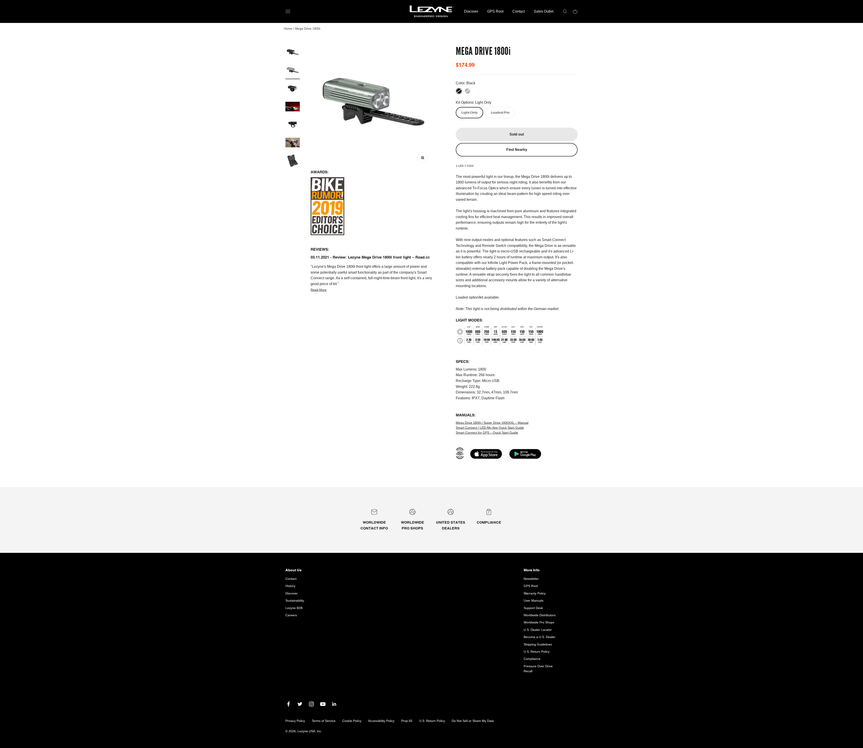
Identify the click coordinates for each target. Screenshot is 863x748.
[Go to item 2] (292, 71)
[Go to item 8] (292, 161)
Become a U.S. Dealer (539, 637)
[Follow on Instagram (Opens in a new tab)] (311, 704)
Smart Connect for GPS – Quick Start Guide (487, 432)
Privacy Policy (295, 721)
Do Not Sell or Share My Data (473, 721)
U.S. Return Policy (536, 651)
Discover (471, 11)
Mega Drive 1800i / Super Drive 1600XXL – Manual (492, 422)
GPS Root (495, 11)
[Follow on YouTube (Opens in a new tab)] (323, 704)
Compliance (532, 659)
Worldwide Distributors (540, 615)
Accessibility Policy (381, 721)
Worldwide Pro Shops (539, 622)
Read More (319, 290)
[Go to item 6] (292, 125)
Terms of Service (324, 721)
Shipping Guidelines (538, 644)
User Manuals (533, 600)
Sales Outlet (543, 11)
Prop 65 (406, 721)
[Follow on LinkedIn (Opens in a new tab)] (334, 704)
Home (288, 28)
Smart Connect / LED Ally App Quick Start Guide (490, 427)
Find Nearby (516, 150)
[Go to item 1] (292, 53)
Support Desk (533, 608)
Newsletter (531, 579)
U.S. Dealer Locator (538, 630)
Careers (291, 615)
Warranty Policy (535, 593)
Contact (518, 11)
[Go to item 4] (292, 89)
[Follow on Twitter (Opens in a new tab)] (300, 704)
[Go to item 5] (292, 107)
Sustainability (294, 600)
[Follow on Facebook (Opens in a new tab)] (288, 704)
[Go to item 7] (292, 143)
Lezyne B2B (293, 608)
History (290, 586)
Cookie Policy (351, 721)
